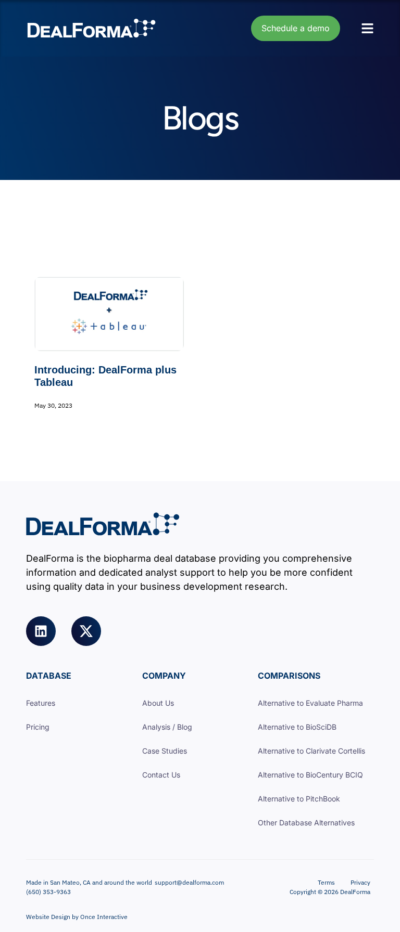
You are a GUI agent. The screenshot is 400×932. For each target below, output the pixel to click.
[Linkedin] (41, 631)
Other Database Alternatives (306, 822)
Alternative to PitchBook (299, 798)
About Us (158, 702)
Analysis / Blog (167, 726)
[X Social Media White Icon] (86, 631)
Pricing (37, 726)
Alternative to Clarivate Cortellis (311, 750)
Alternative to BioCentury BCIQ (310, 774)
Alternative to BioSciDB (297, 726)
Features (40, 702)
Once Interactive (104, 917)
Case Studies (164, 750)
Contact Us (161, 774)
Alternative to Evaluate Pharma (310, 702)
